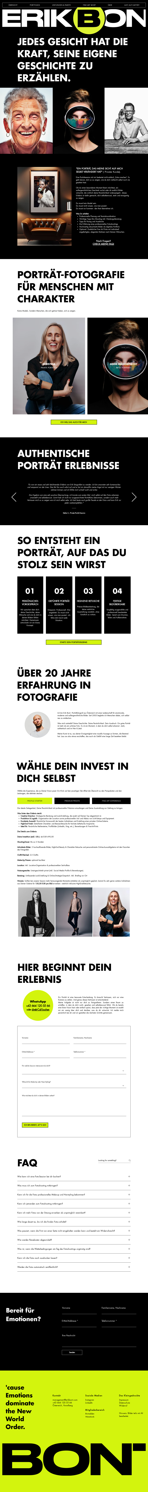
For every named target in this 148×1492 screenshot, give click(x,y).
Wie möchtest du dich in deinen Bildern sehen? (38, 1095)
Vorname (25, 1038)
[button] (35, 5)
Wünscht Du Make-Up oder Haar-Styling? (36, 1082)
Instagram (89, 1399)
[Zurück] (14, 497)
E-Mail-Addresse (27, 1052)
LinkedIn (89, 1402)
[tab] (34, 801)
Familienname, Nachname (83, 1038)
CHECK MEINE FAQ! (103, 243)
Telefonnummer (79, 1052)
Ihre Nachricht (68, 1335)
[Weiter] (134, 497)
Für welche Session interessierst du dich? (36, 1066)
